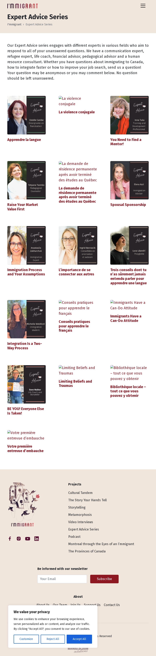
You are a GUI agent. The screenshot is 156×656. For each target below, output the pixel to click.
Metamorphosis (80, 515)
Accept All (79, 639)
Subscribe (104, 579)
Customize (26, 639)
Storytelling (77, 507)
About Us (43, 605)
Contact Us (112, 605)
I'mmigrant (14, 24)
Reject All (53, 639)
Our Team (60, 605)
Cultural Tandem (80, 493)
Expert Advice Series (83, 529)
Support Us (92, 605)
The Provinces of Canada (87, 551)
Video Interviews (80, 522)
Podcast (74, 537)
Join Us (75, 605)
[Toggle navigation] (143, 6)
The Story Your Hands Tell (87, 500)
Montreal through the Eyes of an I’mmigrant (101, 544)
